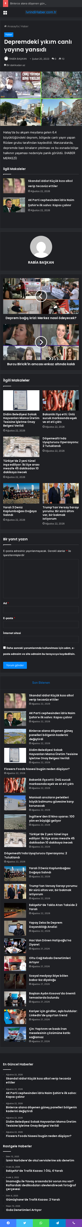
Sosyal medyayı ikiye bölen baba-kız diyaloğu (48, 978)
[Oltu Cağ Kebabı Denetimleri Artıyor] (15, 963)
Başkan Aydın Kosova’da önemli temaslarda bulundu (52, 995)
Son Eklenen (41, 682)
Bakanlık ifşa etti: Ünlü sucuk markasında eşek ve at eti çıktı (60, 418)
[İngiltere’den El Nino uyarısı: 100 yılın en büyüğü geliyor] (15, 821)
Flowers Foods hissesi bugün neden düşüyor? (37, 769)
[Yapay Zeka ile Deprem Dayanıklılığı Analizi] (15, 928)
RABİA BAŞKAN (18, 58)
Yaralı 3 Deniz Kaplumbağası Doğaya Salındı (20, 511)
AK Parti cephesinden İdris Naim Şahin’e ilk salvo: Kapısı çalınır (52, 715)
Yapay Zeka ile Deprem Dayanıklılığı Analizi (45, 925)
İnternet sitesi (12, 633)
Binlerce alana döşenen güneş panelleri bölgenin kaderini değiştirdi (51, 735)
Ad (6, 603)
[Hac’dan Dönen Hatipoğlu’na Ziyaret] (15, 945)
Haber (24, 26)
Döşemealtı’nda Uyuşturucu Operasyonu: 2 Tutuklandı (61, 442)
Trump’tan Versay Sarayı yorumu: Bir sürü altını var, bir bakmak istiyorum (61, 513)
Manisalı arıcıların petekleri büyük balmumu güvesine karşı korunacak (51, 801)
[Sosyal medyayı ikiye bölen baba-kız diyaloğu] (15, 981)
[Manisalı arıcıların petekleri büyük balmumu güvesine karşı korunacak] (15, 802)
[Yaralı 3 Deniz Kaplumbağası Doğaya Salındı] (21, 493)
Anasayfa (13, 26)
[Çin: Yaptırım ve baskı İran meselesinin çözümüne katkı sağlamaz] (15, 1034)
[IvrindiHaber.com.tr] (41, 12)
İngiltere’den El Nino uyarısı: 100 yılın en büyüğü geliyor (51, 818)
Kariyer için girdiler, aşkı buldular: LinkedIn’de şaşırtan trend (53, 1013)
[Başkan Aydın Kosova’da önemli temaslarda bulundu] (15, 998)
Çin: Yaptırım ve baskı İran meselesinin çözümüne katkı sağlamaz (49, 1033)
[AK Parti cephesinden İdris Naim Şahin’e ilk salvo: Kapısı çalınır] (14, 204)
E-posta (9, 618)
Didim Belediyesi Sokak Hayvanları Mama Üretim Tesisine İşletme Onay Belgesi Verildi (21, 420)
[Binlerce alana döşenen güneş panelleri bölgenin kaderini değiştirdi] (15, 736)
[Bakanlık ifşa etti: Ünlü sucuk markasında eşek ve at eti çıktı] (61, 400)
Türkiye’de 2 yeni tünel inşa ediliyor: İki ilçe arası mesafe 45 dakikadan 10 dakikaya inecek (21, 466)
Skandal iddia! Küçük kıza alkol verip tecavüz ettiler (51, 697)
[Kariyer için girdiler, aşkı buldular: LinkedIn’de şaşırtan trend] (15, 1016)
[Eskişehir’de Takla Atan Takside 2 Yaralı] (15, 910)
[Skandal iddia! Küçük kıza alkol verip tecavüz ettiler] (14, 185)
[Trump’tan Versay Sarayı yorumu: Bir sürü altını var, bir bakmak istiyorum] (61, 493)
